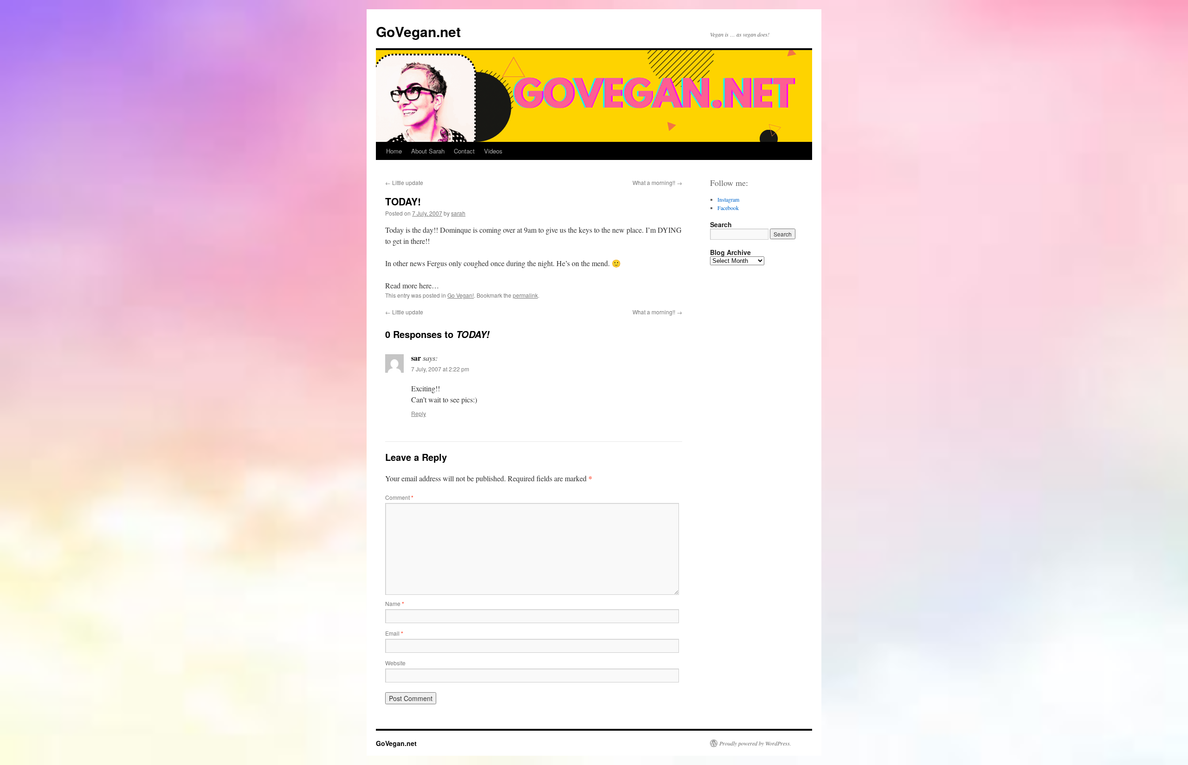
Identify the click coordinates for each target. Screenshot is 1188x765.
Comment (399, 497)
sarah (458, 213)
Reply (418, 413)
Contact (464, 151)
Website (395, 663)
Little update (404, 182)
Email (394, 633)
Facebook (728, 207)
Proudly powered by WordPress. (755, 743)
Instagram (728, 199)
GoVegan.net (418, 31)
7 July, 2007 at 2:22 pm (440, 369)
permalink (525, 295)
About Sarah (428, 151)
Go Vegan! (460, 295)
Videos (493, 151)
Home (394, 151)
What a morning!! (657, 182)
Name (394, 603)
